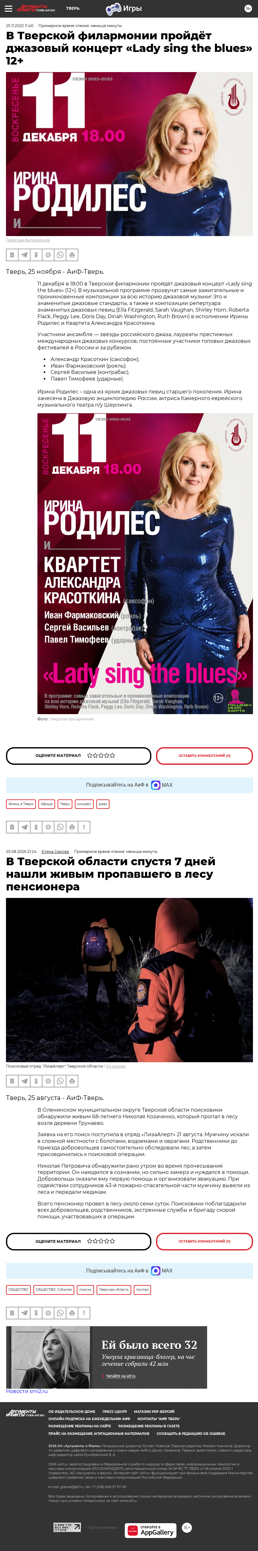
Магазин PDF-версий (154, 1412)
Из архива (116, 1066)
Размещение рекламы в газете (149, 1426)
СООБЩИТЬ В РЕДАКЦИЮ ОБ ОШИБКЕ (191, 1434)
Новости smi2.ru (27, 1391)
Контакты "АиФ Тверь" (158, 1419)
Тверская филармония (28, 240)
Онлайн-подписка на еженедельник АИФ (89, 1419)
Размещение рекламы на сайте (79, 1426)
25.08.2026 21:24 (21, 851)
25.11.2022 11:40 (19, 25)
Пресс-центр (115, 1412)
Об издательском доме (71, 1412)
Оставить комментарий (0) (205, 756)
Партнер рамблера (103, 1527)
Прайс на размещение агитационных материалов (98, 1434)
